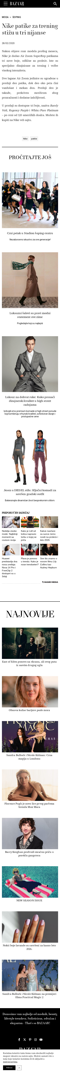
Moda (5, 17)
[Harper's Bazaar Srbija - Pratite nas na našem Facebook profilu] (19, 1039)
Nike (25, 139)
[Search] (55, 4)
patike (34, 139)
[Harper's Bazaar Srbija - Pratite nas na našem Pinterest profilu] (30, 1039)
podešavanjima (10, 1061)
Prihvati (9, 1067)
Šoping (16, 17)
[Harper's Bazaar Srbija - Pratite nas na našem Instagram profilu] (35, 1039)
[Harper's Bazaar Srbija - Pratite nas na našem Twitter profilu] (24, 1039)
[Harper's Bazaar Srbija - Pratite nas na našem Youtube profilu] (41, 1039)
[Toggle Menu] (5, 3)
